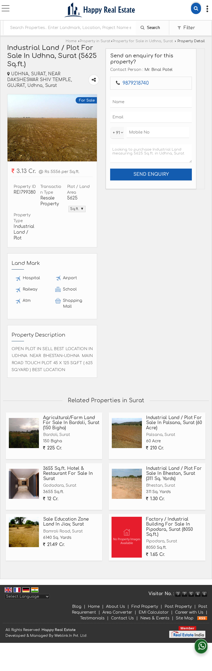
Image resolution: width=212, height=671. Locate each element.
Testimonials (92, 618)
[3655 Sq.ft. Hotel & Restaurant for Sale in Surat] (24, 484)
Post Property (178, 607)
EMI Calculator (154, 612)
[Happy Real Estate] (100, 10)
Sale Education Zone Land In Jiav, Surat (66, 522)
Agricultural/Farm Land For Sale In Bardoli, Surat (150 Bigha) (71, 422)
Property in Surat (95, 41)
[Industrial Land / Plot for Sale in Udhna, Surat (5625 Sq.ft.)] (52, 160)
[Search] (196, 8)
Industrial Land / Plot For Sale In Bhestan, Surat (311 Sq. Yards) (174, 473)
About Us (115, 607)
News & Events (154, 618)
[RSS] (202, 618)
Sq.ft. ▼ (77, 209)
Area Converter (117, 612)
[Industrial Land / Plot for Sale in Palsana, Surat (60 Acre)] (127, 433)
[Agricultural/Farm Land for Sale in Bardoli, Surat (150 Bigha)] (24, 433)
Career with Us (189, 612)
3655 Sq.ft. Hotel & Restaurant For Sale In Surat (68, 473)
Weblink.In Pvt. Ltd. (70, 636)
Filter (188, 27)
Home (71, 41)
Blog (76, 607)
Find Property (144, 607)
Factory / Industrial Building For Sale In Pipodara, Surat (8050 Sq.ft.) (169, 527)
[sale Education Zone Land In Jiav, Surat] (24, 532)
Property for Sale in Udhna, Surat (143, 41)
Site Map (185, 618)
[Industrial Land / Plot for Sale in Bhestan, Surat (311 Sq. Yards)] (127, 484)
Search (153, 27)
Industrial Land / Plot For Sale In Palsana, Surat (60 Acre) (174, 422)
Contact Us (122, 618)
